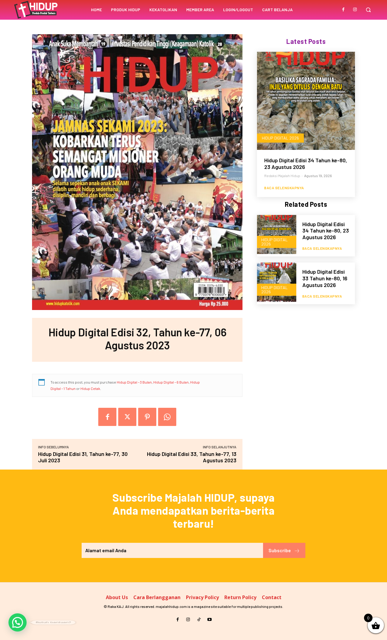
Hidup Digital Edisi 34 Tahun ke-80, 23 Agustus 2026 (305, 163)
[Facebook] (343, 9)
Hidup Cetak (90, 388)
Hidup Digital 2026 (280, 137)
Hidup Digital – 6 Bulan (171, 382)
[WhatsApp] (167, 417)
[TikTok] (199, 619)
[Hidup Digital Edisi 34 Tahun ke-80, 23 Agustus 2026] (306, 101)
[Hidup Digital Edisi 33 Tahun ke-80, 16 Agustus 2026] (276, 282)
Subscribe (279, 550)
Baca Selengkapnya (284, 188)
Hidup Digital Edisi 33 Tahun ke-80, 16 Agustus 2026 (324, 278)
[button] (368, 9)
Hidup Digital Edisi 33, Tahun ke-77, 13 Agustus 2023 (191, 457)
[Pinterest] (147, 417)
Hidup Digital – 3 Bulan (134, 382)
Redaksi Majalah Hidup (282, 175)
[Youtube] (209, 619)
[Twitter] (127, 417)
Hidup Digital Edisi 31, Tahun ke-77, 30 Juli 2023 (83, 457)
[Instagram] (355, 9)
